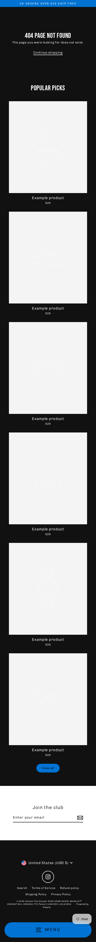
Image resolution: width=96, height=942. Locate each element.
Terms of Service (44, 888)
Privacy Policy (61, 894)
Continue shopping (48, 52)
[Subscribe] (79, 817)
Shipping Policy (36, 894)
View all (48, 768)
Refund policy (69, 888)
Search (22, 888)
